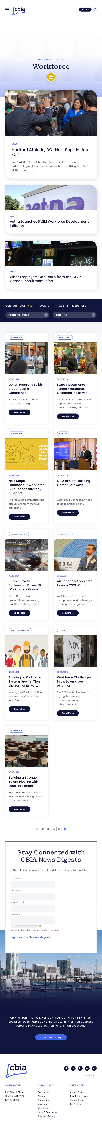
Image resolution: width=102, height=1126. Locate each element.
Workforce (23, 314)
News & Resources (47, 1112)
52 (59, 829)
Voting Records (78, 1100)
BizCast (63, 434)
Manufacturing (19, 534)
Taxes (62, 630)
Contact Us (44, 1092)
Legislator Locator (79, 1096)
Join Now (85, 9)
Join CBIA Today (51, 1037)
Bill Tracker (76, 1104)
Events (44, 305)
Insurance (43, 1104)
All (30, 305)
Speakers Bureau (46, 1116)
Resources (78, 305)
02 (48, 829)
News (60, 305)
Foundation (43, 1100)
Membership (44, 1108)
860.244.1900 (12, 1100)
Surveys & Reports (20, 630)
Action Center (77, 1092)
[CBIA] (18, 11)
